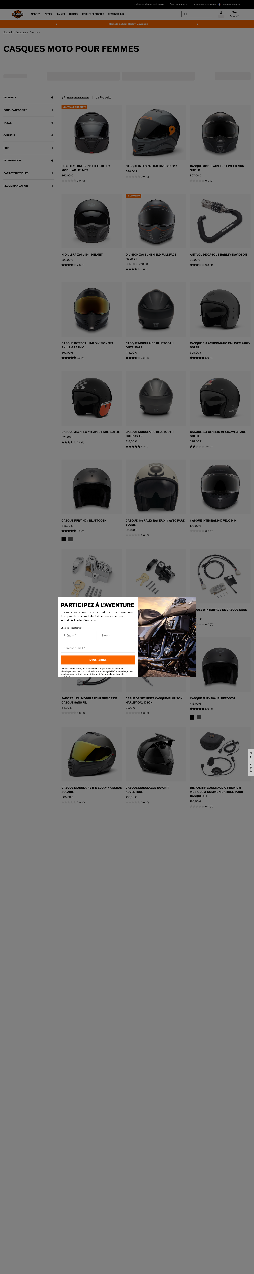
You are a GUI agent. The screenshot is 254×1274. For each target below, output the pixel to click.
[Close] (190, 603)
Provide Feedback (251, 762)
